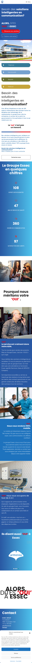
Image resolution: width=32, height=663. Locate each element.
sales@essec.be (6, 625)
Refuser (16, 653)
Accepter (16, 649)
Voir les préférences (16, 657)
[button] (30, 633)
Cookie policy (12, 661)
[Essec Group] (2, 2)
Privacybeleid (18, 661)
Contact (4, 627)
